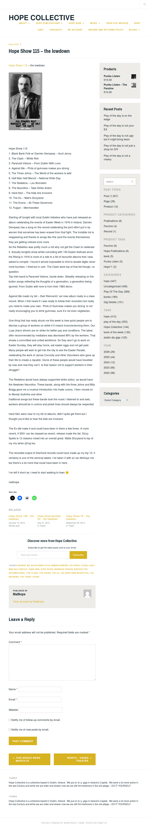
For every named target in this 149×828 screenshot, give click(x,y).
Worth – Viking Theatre (77, 759)
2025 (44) (109, 357)
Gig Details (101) (113, 302)
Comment (15, 642)
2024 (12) (109, 362)
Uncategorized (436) (115, 286)
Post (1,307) (111, 196)
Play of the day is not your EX (119, 127)
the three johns (29, 576)
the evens (45, 573)
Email (13, 699)
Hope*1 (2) (110, 266)
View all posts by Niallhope (28, 601)
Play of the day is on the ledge (118, 117)
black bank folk (40, 565)
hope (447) (110, 281)
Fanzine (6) (110, 245)
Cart (41, 29)
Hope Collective (41, 17)
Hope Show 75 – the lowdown (78, 517)
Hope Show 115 (18, 65)
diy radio (75, 565)
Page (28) (109, 201)
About (23, 23)
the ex (55, 573)
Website (13, 710)
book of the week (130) (117, 332)
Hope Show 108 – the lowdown (21, 517)
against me (24, 565)
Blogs (133, 29)
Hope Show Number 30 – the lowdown (49, 517)
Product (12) (111, 206)
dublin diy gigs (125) (115, 337)
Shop (137, 23)
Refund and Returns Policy (106, 29)
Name (13, 689)
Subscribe (78, 554)
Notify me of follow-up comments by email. (36, 720)
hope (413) (110, 316)
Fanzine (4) (110, 226)
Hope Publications (48, 23)
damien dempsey (60, 565)
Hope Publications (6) (116, 251)
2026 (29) (109, 352)
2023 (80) (109, 367)
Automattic (100, 823)
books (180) (111, 297)
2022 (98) (109, 373)
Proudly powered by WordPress (58, 823)
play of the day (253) (116, 321)
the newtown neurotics (74, 573)
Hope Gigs (75, 23)
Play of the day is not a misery (117, 157)
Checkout (56, 29)
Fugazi (84, 565)
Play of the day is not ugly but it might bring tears (119, 137)
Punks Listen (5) (113, 261)
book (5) (108, 256)
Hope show (47, 569)
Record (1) (110, 231)
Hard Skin (34, 569)
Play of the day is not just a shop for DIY (119, 147)
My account (75, 29)
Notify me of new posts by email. (30, 729)
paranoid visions (63, 569)
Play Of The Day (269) (117, 291)
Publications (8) (113, 221)
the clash (32, 573)
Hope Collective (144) (116, 327)
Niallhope (14, 44)
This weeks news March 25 (28, 759)
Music (93, 23)
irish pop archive (117, 23)
